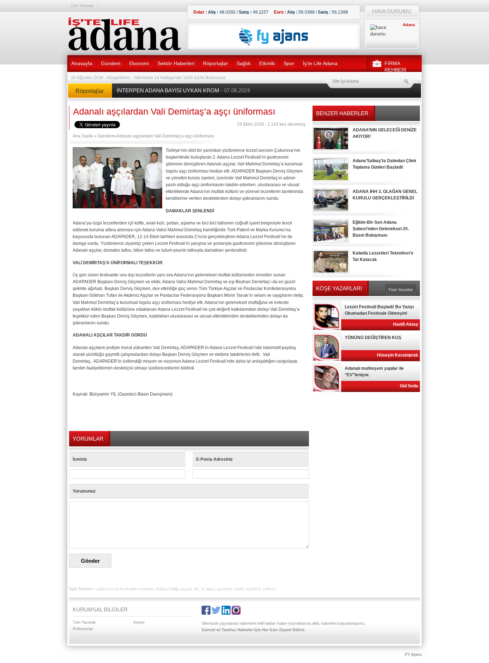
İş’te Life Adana (320, 63)
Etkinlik (267, 63)
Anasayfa (81, 63)
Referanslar (83, 628)
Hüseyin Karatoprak (397, 355)
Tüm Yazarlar (82, 6)
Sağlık (244, 63)
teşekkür (253, 589)
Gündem (111, 63)
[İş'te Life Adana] (124, 34)
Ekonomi (139, 63)
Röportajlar (215, 63)
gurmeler (224, 589)
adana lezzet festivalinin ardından (125, 589)
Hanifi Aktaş (405, 324)
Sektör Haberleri (176, 63)
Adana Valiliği (167, 589)
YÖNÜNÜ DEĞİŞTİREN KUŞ (373, 337)
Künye (139, 622)
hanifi (238, 589)
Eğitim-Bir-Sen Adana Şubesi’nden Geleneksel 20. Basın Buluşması (381, 229)
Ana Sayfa (83, 136)
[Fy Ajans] (273, 45)
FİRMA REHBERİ (395, 67)
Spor (289, 63)
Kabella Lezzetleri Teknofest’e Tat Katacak (383, 256)
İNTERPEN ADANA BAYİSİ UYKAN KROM (183, 90)
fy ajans (208, 589)
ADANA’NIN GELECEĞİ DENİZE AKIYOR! (385, 133)
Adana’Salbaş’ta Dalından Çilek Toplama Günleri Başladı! (384, 164)
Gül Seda (409, 385)
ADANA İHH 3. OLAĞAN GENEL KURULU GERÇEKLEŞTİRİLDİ (385, 194)
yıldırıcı (269, 589)
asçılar (186, 589)
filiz (196, 589)
